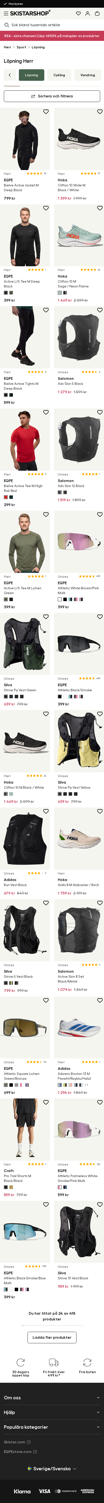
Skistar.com (14, 1442)
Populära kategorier (26, 1427)
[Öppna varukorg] (98, 13)
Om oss (12, 1397)
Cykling (59, 75)
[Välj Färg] (6, 293)
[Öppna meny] (5, 13)
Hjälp (9, 1412)
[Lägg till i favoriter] (46, 111)
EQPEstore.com (17, 1452)
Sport (21, 47)
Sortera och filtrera (55, 96)
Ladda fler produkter (52, 1337)
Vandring (88, 75)
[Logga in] (87, 13)
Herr (7, 47)
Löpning (38, 47)
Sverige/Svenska (52, 1468)
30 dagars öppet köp (23, 3)
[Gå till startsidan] (30, 13)
